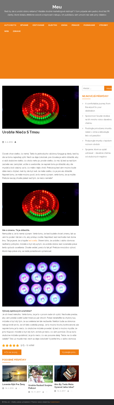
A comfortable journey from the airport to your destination (97, 107)
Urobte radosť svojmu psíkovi (40, 386)
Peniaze (75, 25)
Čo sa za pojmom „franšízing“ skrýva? (13, 352)
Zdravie (17, 31)
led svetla (33, 240)
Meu (57, 6)
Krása (64, 25)
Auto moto (10, 25)
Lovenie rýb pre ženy (13, 384)
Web (6, 31)
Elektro (52, 25)
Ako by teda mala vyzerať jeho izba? (64, 385)
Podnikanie (89, 25)
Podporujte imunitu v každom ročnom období (98, 142)
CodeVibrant (55, 402)
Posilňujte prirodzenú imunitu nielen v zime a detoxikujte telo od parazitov (98, 132)
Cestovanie (38, 25)
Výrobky (103, 25)
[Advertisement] (57, 58)
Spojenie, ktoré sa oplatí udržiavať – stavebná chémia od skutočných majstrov (98, 153)
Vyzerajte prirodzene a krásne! (70, 352)
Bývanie (24, 25)
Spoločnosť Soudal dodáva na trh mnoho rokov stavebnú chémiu (98, 119)
